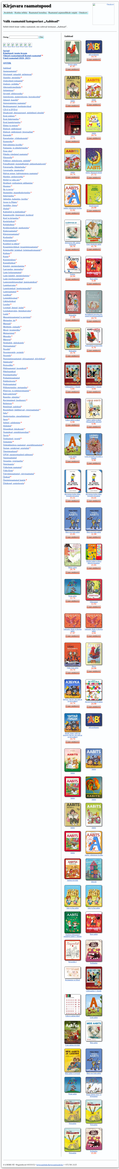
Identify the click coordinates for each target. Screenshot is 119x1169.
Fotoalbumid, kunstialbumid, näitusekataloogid (24, 164)
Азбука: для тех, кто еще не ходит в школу (72, 700)
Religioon (7, 403)
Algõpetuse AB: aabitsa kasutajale (72, 243)
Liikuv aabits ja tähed (72, 420)
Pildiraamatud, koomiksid (14, 368)
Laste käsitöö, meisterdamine (16, 275)
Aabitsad (7, 68)
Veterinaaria (8, 464)
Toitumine (7, 442)
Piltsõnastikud (9, 371)
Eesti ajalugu (9, 116)
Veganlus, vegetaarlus (13, 461)
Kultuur (6, 253)
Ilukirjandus (8, 196)
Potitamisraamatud (11, 378)
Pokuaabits (72, 1123)
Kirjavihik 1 (72, 962)
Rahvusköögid (9, 394)
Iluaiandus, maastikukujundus (16, 192)
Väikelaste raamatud (12, 467)
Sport (5, 419)
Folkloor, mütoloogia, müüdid (16, 160)
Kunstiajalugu (9, 259)
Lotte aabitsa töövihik (72, 1045)
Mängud (7, 339)
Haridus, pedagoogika (13, 176)
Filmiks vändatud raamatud (15, 154)
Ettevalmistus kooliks (12, 144)
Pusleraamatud (9, 384)
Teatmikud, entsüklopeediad (16, 432)
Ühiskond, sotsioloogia (13, 483)
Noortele (7, 355)
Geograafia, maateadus (13, 170)
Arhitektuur (8, 90)
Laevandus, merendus (13, 269)
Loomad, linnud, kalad (13, 307)
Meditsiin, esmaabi (11, 327)
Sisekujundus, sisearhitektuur (16, 416)
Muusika (7, 336)
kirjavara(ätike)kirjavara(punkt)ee (50, 1165)
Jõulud (6, 208)
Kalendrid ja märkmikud (14, 212)
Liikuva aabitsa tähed (72, 1016)
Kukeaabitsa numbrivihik (93, 345)
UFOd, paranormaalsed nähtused (18, 454)
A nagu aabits (72, 64)
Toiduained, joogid (11, 438)
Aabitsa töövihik (72, 880)
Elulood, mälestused (12, 129)
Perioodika (8, 365)
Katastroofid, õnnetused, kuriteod (18, 215)
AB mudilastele (94, 54)
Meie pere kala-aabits (72, 532)
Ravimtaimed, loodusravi (14, 400)
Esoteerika (7, 141)
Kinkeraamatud (10, 231)
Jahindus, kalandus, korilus (15, 199)
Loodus (6, 304)
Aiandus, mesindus (11, 77)
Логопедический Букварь (94, 702)
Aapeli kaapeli (94, 205)
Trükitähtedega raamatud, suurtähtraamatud (22, 445)
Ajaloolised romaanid (12, 81)
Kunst (5, 256)
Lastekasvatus (9, 285)
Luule (5, 314)
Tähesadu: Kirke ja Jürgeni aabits (73, 630)
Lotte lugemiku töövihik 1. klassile (94, 457)
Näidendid (7, 362)
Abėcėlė (94, 881)
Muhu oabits (72, 567)
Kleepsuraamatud (11, 234)
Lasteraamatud (9, 291)
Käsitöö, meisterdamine (13, 266)
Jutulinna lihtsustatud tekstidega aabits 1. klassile (73, 935)
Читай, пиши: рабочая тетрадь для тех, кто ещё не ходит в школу (72, 735)
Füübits (72, 274)
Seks (5, 413)
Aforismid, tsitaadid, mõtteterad (17, 74)
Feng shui (7, 151)
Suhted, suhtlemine (11, 422)
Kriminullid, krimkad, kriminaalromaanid (21, 250)
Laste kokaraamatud (12, 272)
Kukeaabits (72, 351)
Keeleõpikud (9, 221)
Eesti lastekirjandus (11, 122)
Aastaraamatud (10, 71)
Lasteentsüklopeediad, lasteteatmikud (20, 282)
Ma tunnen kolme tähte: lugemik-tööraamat (73, 495)
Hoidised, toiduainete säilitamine (18, 183)
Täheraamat (94, 602)
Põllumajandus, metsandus (15, 387)
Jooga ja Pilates (10, 202)
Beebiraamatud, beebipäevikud (17, 106)
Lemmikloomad (10, 298)
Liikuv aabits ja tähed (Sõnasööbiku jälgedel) (94, 421)
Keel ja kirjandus (10, 218)
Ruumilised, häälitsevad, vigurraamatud (21, 410)
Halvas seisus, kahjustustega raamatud (20, 173)
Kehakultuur (8, 224)
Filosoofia (7, 157)
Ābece (94, 666)
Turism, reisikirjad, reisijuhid (16, 448)
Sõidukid (7, 426)
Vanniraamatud (10, 458)
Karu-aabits (94, 279)
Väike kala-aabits (72, 668)
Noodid (6, 349)
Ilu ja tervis (8, 189)
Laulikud (7, 295)
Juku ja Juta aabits (73, 908)
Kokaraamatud (9, 240)
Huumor (7, 186)
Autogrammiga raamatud (14, 103)
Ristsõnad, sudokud (12, 406)
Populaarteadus (10, 374)
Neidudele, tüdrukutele (13, 343)
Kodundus (7, 237)
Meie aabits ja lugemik (72, 1073)
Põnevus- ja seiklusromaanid (16, 390)
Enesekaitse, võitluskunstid (15, 138)
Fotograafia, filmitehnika (14, 167)
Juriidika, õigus (10, 205)
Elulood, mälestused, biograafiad (18, 132)
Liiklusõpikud (9, 301)
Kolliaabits (93, 963)
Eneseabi (7, 135)
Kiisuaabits (72, 315)
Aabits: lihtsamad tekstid (94, 172)
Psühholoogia (9, 381)
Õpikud (6, 477)
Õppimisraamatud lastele (14, 480)
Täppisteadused (10, 451)
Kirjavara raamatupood (27, 5)
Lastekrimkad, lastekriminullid (17, 288)
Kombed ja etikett (11, 244)
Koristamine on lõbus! (72, 980)
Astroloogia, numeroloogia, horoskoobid (21, 97)
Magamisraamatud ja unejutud (16, 317)
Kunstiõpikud (9, 263)
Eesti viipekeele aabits (93, 244)
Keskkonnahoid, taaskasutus (16, 228)
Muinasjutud (8, 333)
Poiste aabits (72, 596)
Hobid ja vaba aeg (11, 180)
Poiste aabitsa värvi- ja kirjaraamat (93, 1095)
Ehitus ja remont (10, 125)
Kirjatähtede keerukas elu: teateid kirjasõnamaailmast (94, 315)
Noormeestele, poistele (13, 352)
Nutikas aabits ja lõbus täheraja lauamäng (93, 562)
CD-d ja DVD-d (10, 109)
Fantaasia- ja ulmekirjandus (15, 148)
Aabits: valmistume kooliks (73, 208)
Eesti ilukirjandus (11, 119)
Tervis (6, 435)
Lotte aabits (72, 456)
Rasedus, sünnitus (11, 397)
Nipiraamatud (9, 346)
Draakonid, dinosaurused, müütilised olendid (23, 113)
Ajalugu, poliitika (11, 84)
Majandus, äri (9, 320)
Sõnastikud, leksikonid (13, 429)
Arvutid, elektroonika (12, 93)
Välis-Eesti (8, 470)
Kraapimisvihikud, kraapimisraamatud (20, 247)
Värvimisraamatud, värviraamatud (18, 474)
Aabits (73, 101)
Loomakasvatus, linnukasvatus (17, 311)
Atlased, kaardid (10, 100)
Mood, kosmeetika (11, 330)
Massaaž (7, 323)
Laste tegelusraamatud (13, 279)
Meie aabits (94, 1043)
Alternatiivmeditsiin (12, 87)
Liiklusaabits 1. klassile (72, 387)
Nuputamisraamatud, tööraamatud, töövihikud (24, 359)
